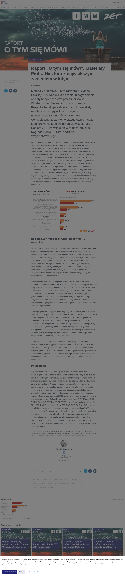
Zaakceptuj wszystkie (10, 571)
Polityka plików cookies (33, 571)
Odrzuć (21, 571)
